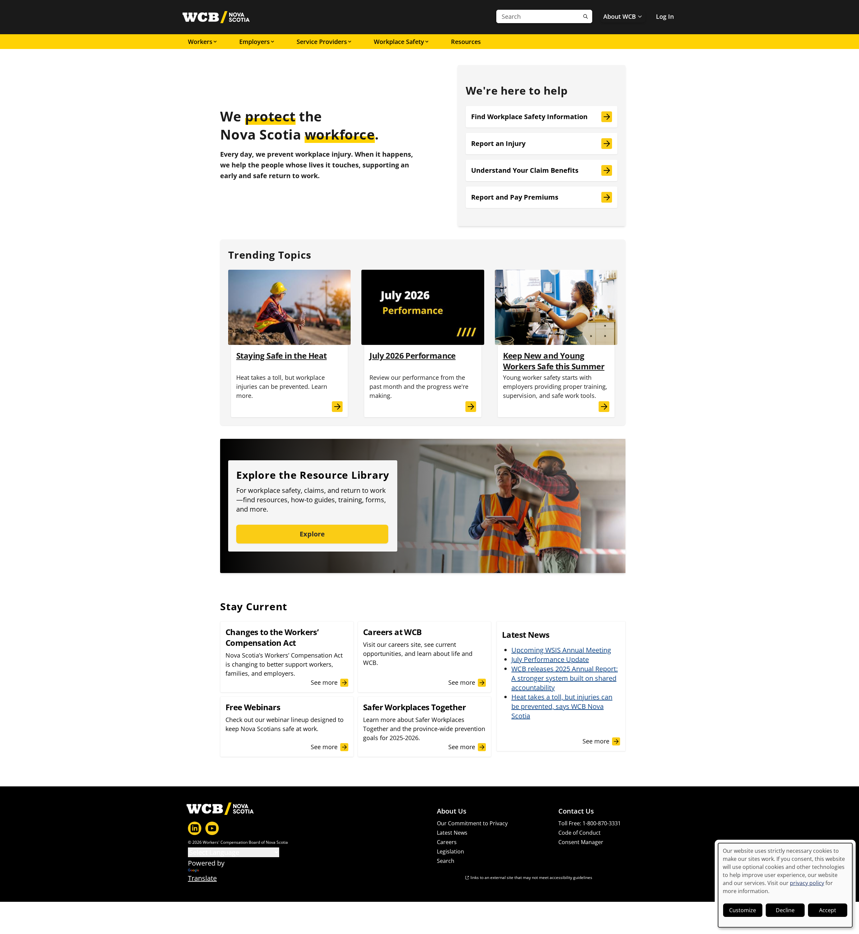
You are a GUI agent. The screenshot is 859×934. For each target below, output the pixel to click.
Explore (312, 533)
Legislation (450, 851)
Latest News (452, 832)
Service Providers (322, 42)
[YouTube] (212, 828)
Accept (827, 910)
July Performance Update (550, 659)
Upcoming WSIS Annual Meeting (561, 650)
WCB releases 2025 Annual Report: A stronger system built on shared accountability (564, 678)
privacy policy (807, 883)
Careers (447, 842)
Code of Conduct (579, 832)
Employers (254, 42)
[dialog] (785, 885)
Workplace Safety (399, 42)
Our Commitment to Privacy (472, 823)
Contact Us (576, 811)
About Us (451, 811)
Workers (200, 42)
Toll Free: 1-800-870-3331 (589, 823)
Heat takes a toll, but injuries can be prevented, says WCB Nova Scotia (561, 706)
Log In (665, 16)
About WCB (619, 16)
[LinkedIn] (194, 828)
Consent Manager (580, 842)
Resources (466, 42)
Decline (785, 910)
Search (445, 861)
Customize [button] (742, 910)
